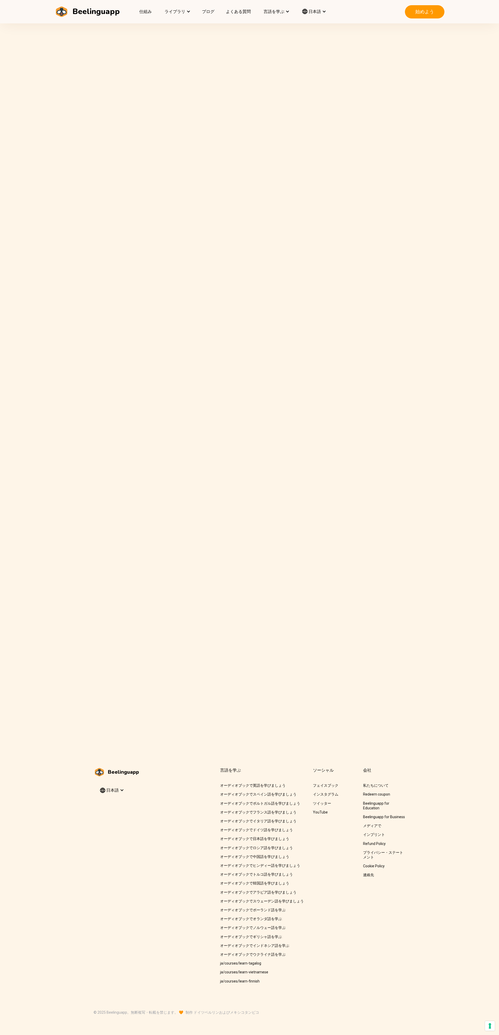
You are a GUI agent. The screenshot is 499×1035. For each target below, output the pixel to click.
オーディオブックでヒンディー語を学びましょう (260, 865)
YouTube (320, 812)
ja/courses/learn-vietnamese (244, 972)
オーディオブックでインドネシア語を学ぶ (254, 945)
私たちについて (376, 785)
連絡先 (368, 875)
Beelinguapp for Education (376, 805)
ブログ (208, 11)
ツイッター (322, 803)
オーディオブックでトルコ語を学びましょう (256, 874)
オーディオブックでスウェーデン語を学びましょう (262, 901)
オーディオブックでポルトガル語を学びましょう (260, 803)
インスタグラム (325, 794)
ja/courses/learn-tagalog (240, 963)
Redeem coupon (376, 794)
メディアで (372, 826)
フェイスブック (325, 785)
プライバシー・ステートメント (383, 854)
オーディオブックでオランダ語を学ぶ (251, 919)
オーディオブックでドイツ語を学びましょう (256, 830)
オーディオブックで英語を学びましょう (253, 785)
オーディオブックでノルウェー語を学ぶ (253, 928)
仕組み (145, 11)
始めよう (424, 11)
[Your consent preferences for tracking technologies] (490, 1026)
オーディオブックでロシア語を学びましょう (256, 848)
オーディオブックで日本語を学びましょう (254, 839)
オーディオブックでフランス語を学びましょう (258, 812)
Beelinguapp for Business (384, 817)
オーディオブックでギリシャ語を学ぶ (251, 937)
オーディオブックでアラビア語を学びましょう (258, 892)
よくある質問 (238, 11)
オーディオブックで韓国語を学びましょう (254, 883)
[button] (177, 11)
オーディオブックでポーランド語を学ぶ (253, 910)
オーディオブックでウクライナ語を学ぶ (253, 954)
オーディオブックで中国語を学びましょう (254, 857)
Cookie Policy (374, 866)
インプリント (374, 834)
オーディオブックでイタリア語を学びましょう (258, 821)
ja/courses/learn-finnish (240, 981)
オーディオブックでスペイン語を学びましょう (258, 794)
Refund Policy (374, 844)
